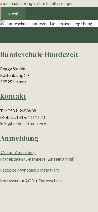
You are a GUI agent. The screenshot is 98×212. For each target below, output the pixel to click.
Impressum (10, 180)
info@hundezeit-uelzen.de (24, 123)
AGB (29, 180)
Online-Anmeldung (18, 152)
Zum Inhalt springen (18, 3)
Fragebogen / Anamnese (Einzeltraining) (37, 158)
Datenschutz (50, 180)
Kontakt (13, 96)
